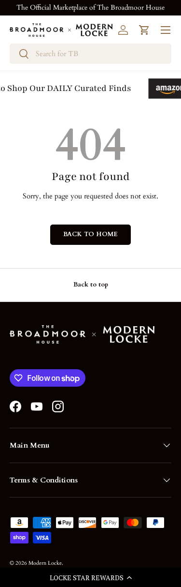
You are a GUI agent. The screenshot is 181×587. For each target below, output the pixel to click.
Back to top (90, 284)
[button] (90, 577)
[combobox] (90, 54)
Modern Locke (45, 563)
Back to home (90, 234)
